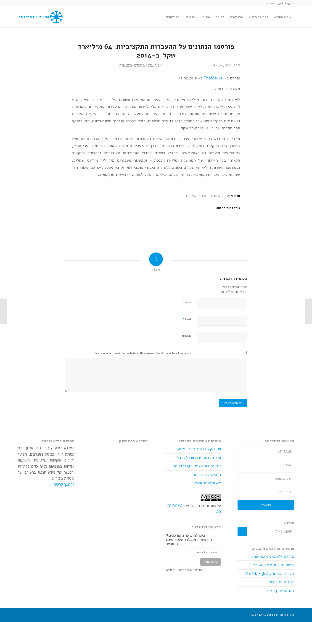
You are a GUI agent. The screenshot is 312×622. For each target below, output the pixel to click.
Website (186, 336)
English (289, 3)
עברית (270, 3)
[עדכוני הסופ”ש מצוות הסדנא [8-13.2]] (308, 311)
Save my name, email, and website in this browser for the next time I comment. (142, 353)
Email (187, 319)
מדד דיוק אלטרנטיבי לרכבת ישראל (272, 556)
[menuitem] (289, 3)
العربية (279, 3)
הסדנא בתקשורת (130, 65)
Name (186, 302)
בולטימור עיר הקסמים (280, 582)
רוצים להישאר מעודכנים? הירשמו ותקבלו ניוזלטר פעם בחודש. (189, 540)
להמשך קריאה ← (61, 484)
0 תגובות (154, 65)
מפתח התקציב (196, 195)
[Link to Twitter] (28, 3)
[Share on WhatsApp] (114, 222)
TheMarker (214, 78)
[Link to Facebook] (21, 3)
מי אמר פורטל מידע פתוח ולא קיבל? (272, 565)
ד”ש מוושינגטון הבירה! (280, 590)
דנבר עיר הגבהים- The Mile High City (269, 573)
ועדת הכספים (219, 195)
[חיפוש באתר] (157, 17)
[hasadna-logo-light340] (40, 17)
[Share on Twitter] (198, 222)
